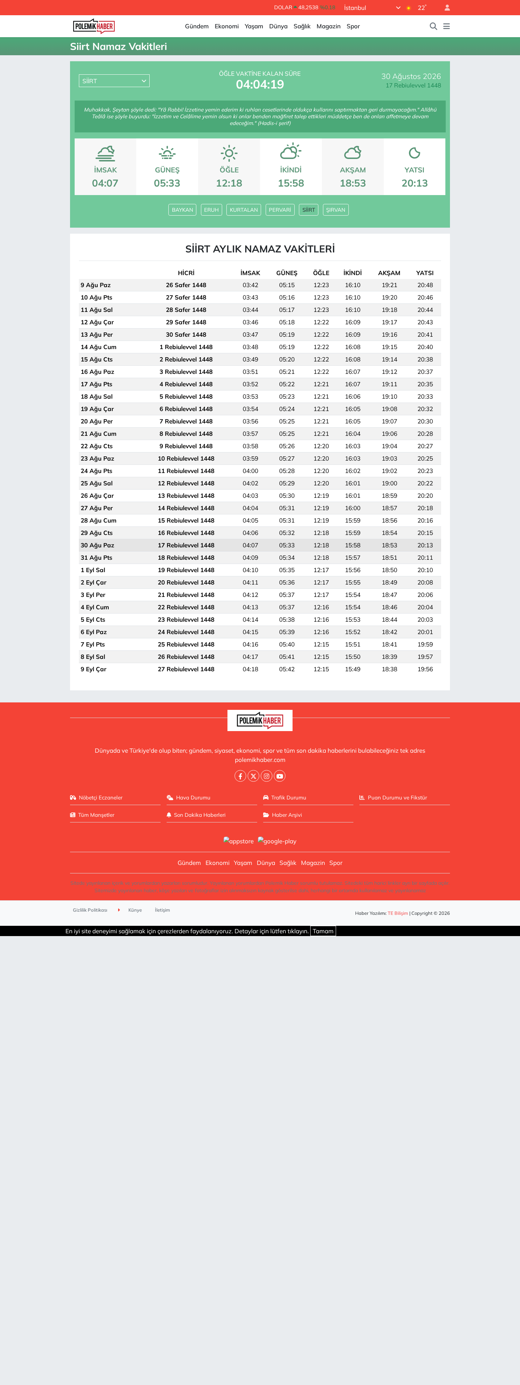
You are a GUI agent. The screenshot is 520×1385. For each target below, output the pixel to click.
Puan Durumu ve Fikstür (397, 797)
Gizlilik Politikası (90, 910)
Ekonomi (227, 26)
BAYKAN (182, 209)
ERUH (211, 209)
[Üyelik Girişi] (444, 7)
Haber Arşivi (287, 814)
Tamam (323, 931)
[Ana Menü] (446, 26)
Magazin (329, 26)
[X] (253, 776)
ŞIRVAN (335, 209)
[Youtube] (279, 776)
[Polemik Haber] (94, 25)
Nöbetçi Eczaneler (100, 797)
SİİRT (308, 209)
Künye (134, 910)
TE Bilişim (398, 913)
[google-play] (277, 840)
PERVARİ (280, 209)
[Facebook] (240, 776)
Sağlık (302, 26)
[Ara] (433, 26)
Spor (353, 26)
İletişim (162, 910)
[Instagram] (266, 776)
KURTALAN (244, 209)
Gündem (197, 26)
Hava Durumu (193, 797)
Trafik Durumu (288, 797)
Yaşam (254, 26)
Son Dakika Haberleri (200, 814)
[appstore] (238, 840)
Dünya (278, 26)
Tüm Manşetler (96, 814)
